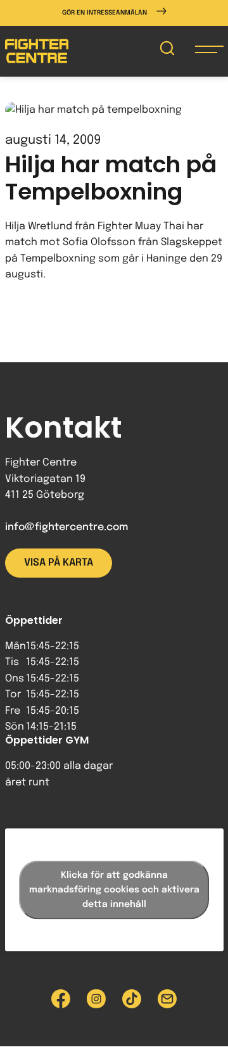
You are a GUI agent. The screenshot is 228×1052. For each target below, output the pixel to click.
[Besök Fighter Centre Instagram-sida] (96, 998)
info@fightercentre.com (66, 527)
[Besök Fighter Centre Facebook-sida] (60, 998)
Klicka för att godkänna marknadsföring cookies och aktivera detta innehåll (114, 890)
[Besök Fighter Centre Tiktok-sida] (131, 998)
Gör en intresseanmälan (104, 13)
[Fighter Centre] (36, 51)
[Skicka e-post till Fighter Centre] (167, 998)
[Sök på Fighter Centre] (167, 51)
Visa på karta (58, 562)
